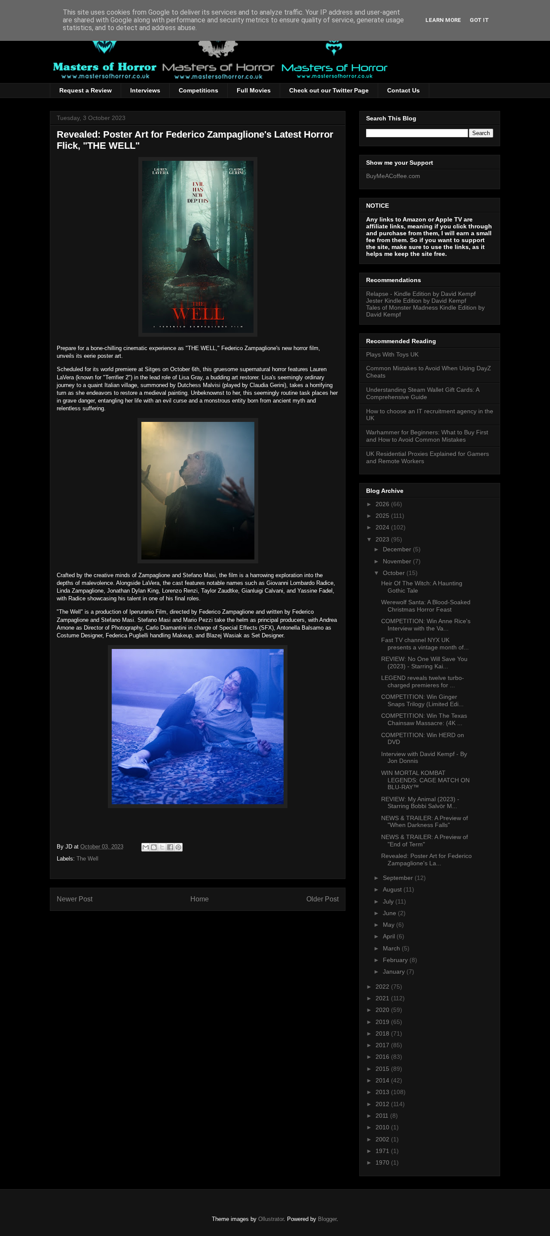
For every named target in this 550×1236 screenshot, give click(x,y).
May (389, 924)
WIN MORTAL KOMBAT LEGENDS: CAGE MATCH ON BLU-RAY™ (425, 780)
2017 (383, 1045)
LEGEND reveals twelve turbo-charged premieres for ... (422, 681)
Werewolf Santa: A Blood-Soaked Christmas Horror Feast (426, 606)
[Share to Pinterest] (178, 847)
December (398, 549)
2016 (383, 1056)
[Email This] (145, 847)
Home (199, 899)
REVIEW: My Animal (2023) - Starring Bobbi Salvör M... (420, 803)
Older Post (322, 899)
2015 (383, 1068)
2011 (383, 1115)
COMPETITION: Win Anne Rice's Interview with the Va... (426, 625)
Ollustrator (271, 1219)
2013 (383, 1091)
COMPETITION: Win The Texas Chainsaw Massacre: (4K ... (424, 719)
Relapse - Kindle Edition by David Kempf (421, 293)
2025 (383, 515)
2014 (383, 1080)
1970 (383, 1162)
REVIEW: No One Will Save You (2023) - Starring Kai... (424, 662)
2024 (383, 527)
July (389, 901)
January (394, 971)
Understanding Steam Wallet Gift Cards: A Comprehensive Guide (422, 393)
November (398, 561)
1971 (383, 1150)
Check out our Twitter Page (329, 90)
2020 (383, 1009)
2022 (383, 986)
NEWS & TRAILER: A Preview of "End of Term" (424, 840)
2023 (383, 539)
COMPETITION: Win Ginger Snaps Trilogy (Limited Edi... (422, 700)
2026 (383, 504)
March (392, 948)
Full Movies (254, 90)
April (390, 936)
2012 (383, 1104)
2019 (383, 1021)
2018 (383, 1033)
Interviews (145, 90)
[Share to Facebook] (170, 847)
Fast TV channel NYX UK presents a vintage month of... (425, 643)
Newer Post (74, 899)
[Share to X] (162, 847)
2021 (383, 998)
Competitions (198, 90)
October (394, 572)
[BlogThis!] (154, 847)
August (393, 889)
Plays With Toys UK (392, 354)
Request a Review (85, 90)
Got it (479, 20)
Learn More (443, 20)
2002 (383, 1139)
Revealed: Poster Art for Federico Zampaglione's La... (426, 859)
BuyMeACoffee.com (393, 175)
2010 (383, 1127)
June (390, 913)
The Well (87, 858)
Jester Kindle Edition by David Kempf (416, 300)
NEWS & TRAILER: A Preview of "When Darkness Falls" (424, 822)
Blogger (327, 1219)
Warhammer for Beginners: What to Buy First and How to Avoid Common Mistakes (427, 436)
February (396, 959)
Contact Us (403, 90)
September (399, 877)
